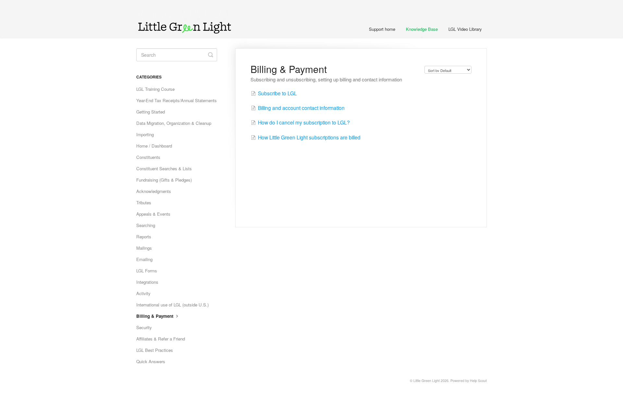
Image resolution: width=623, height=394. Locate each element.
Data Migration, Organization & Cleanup (173, 123)
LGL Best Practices (154, 350)
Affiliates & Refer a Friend (160, 339)
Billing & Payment (155, 316)
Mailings (144, 248)
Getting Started (150, 112)
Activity (143, 293)
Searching (145, 225)
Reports (143, 236)
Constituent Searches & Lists (164, 168)
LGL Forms (146, 271)
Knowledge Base (422, 29)
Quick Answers (150, 361)
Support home (382, 29)
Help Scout (478, 380)
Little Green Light (426, 380)
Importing (145, 134)
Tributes (143, 202)
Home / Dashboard (154, 146)
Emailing (144, 259)
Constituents (148, 157)
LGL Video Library (465, 29)
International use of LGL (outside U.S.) (172, 305)
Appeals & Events (153, 214)
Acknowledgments (153, 191)
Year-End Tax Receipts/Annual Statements (176, 100)
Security (144, 327)
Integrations (147, 282)
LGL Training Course (155, 89)
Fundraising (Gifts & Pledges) (164, 180)
